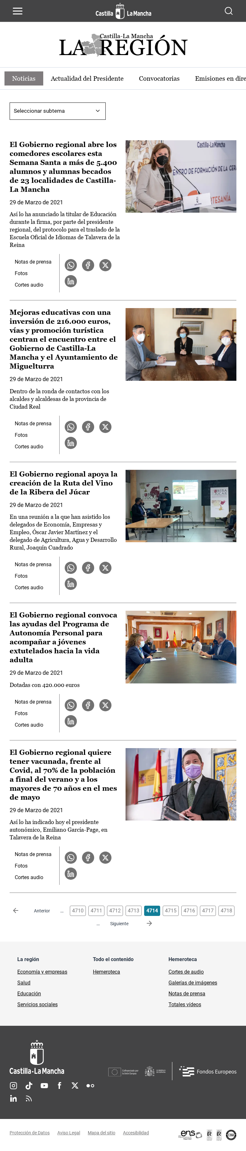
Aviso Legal (68, 1132)
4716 (189, 911)
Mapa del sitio (101, 1132)
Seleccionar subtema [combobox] (39, 111)
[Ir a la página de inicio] (123, 11)
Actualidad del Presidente (87, 78)
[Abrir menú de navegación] (18, 11)
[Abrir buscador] (228, 11)
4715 (170, 911)
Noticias (24, 78)
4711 (96, 911)
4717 (208, 911)
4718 (226, 911)
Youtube (44, 1086)
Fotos (21, 273)
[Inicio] (59, 1057)
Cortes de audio (186, 972)
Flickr (90, 1086)
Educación (29, 994)
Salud (23, 983)
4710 (78, 911)
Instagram (13, 1086)
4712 (115, 911)
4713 (133, 911)
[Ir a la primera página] (21, 911)
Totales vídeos (184, 1004)
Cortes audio (29, 285)
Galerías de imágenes (192, 983)
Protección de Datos (30, 1132)
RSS (29, 1098)
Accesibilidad (136, 1132)
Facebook (59, 1086)
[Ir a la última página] (144, 923)
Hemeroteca (106, 972)
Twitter (75, 1086)
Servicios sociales (37, 1004)
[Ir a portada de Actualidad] (123, 47)
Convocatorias (159, 78)
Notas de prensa (33, 262)
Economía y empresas (42, 972)
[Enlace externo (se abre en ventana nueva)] (206, 1135)
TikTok (29, 1086)
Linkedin (13, 1098)
